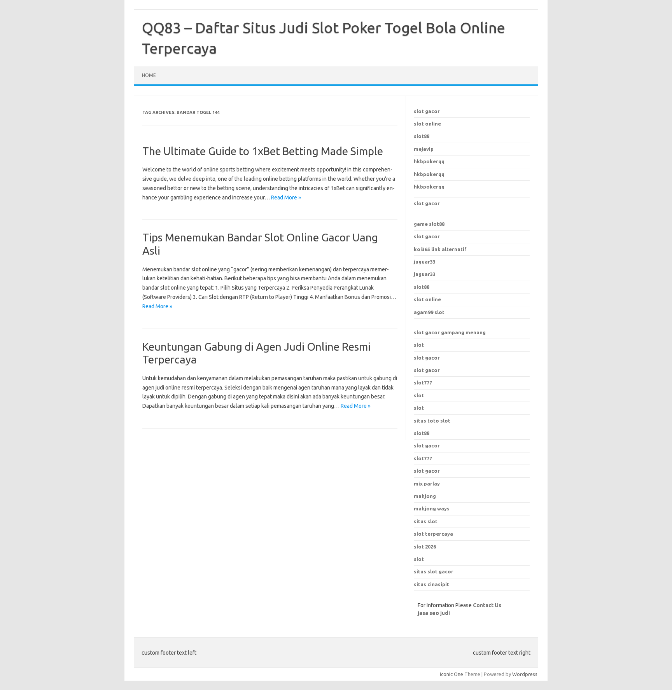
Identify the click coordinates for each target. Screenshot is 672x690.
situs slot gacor (433, 571)
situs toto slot (432, 420)
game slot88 (429, 224)
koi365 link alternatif (440, 249)
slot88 (421, 136)
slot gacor (427, 111)
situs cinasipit (431, 584)
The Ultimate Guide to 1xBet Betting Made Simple (262, 151)
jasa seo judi (434, 613)
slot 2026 (425, 546)
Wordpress (524, 674)
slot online (427, 123)
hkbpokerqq (429, 161)
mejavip (424, 149)
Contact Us (487, 605)
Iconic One (451, 674)
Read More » (286, 197)
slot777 (423, 382)
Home (149, 75)
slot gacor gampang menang (450, 332)
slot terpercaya (433, 533)
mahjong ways (432, 508)
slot (419, 345)
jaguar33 (425, 261)
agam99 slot (429, 312)
